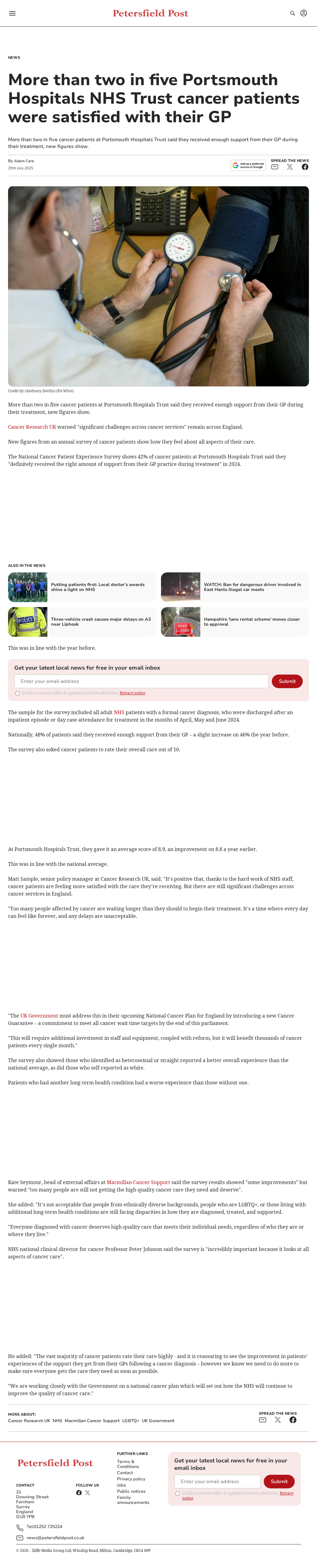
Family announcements (133, 1500)
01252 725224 (48, 1527)
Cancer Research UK (32, 427)
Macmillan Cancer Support (138, 1182)
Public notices (131, 1491)
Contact (125, 1473)
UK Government (39, 1016)
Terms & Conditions (128, 1464)
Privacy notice (132, 693)
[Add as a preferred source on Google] (248, 165)
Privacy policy (131, 1479)
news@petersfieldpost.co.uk (55, 1538)
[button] (12, 13)
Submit (287, 681)
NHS (119, 712)
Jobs (121, 1485)
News (14, 57)
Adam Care (24, 160)
